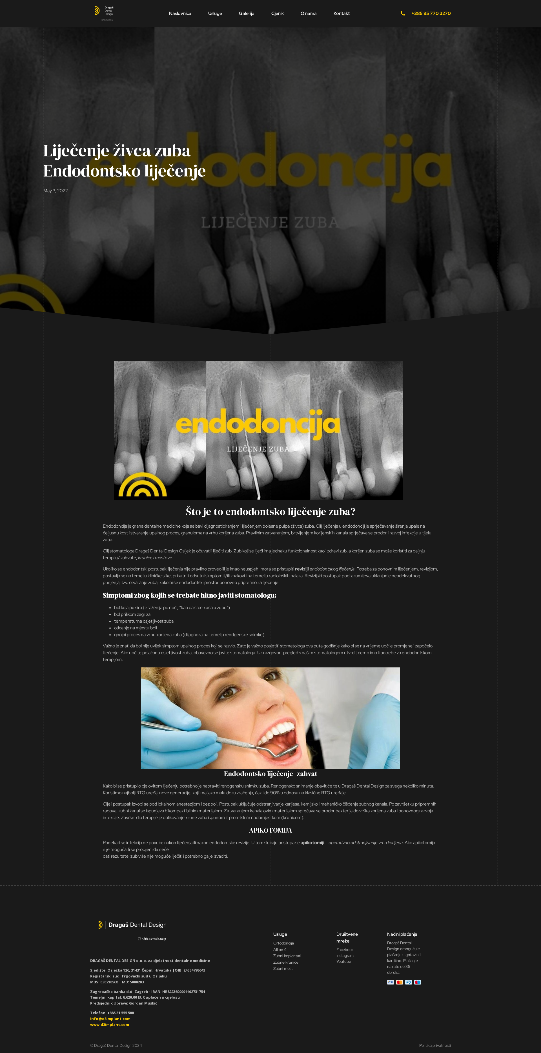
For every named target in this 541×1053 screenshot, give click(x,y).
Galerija (246, 13)
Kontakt (342, 13)
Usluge (215, 13)
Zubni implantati (287, 955)
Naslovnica (180, 13)
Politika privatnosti (435, 1045)
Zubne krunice (285, 962)
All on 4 (280, 949)
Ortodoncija (283, 943)
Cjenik (277, 13)
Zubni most (283, 968)
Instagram (345, 955)
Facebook (345, 949)
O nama (309, 13)
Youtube (343, 961)
